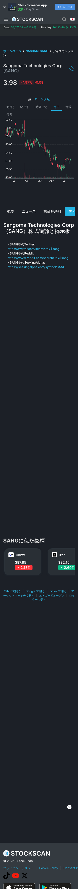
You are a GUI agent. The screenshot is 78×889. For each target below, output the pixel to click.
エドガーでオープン (51, 595)
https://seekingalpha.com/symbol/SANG (36, 267)
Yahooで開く (12, 591)
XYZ (62, 555)
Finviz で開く (58, 591)
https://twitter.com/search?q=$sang (34, 249)
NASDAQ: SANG (37, 51)
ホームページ (12, 51)
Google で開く (35, 591)
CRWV (20, 555)
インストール (65, 6)
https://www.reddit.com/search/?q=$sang (38, 258)
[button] (5, 19)
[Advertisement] (39, 194)
